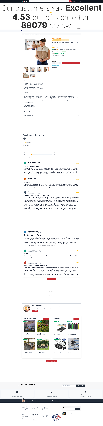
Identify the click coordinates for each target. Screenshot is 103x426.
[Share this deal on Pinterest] (58, 69)
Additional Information (28, 111)
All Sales (24, 34)
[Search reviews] (24, 139)
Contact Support (56, 400)
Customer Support (35, 407)
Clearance (44, 30)
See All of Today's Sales (51, 361)
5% (55, 149)
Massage (35, 34)
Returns (33, 409)
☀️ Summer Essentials (32, 30)
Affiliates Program (35, 416)
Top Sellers (39, 30)
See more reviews (51, 279)
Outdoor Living (44, 416)
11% (55, 152)
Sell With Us (34, 415)
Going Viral (56, 30)
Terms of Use (34, 421)
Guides (23, 414)
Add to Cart (71, 63)
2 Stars (24, 153)
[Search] (70, 1)
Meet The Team (24, 409)
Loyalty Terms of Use (35, 422)
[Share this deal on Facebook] (53, 69)
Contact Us (35, 310)
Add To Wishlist (55, 65)
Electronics (70, 30)
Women (65, 30)
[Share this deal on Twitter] (56, 69)
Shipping (33, 408)
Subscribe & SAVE (81, 385)
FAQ (69, 400)
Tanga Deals (25, 418)
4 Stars (24, 149)
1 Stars (24, 154)
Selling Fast (50, 30)
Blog (22, 413)
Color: (55, 57)
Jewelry (76, 30)
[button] (77, 50)
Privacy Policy (34, 420)
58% (55, 147)
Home (61, 30)
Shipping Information (28, 115)
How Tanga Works (25, 410)
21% (55, 151)
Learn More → (69, 414)
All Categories (24, 30)
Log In (73, 1)
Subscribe (78, 409)
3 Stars (24, 151)
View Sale (46, 319)
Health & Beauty (81, 30)
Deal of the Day (45, 408)
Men (73, 30)
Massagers (40, 34)
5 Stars (24, 147)
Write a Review (27, 157)
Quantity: (54, 61)
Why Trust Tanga (25, 408)
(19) (57, 47)
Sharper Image (57, 45)
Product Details (27, 80)
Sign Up (77, 1)
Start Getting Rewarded (71, 413)
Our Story (23, 407)
